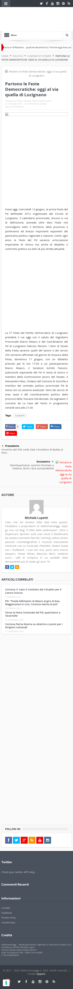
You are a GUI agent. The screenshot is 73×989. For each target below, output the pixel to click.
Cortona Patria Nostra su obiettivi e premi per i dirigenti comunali (34, 625)
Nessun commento (14, 106)
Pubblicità (6, 912)
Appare (41, 973)
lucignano (20, 415)
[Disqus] (36, 683)
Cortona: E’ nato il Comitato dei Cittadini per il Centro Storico (33, 591)
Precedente (12, 446)
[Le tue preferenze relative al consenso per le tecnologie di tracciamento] (6, 982)
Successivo (43, 461)
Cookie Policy (8, 922)
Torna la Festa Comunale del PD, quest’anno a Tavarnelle (32, 614)
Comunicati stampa (37, 103)
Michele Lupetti (36, 518)
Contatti (5, 907)
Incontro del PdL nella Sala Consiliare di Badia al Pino (32, 451)
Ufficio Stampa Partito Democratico (34, 100)
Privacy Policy (8, 917)
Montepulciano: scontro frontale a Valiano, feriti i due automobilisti (32, 466)
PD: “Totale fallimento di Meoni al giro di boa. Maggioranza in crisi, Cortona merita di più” (32, 602)
